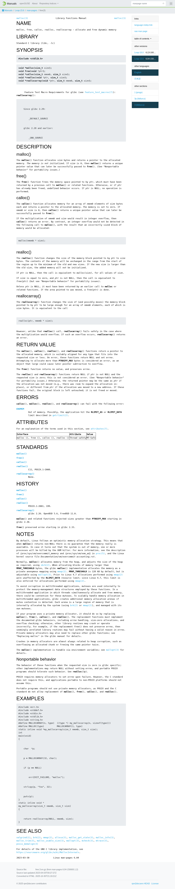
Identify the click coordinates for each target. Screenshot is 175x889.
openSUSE (25, 3)
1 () (138, 92)
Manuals (8, 10)
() (21, 453)
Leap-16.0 (139, 52)
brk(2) (74, 605)
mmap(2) (61, 571)
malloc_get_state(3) (81, 837)
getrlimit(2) (60, 415)
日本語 (137, 79)
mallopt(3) (44, 574)
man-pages (32, 10)
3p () (140, 99)
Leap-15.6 (19, 10)
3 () (139, 105)
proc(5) (100, 553)
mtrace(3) (101, 841)
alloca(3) (60, 837)
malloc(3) (22, 18)
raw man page (140, 31)
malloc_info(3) (105, 837)
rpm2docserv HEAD (141, 883)
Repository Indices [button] (48, 3)
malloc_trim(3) (25, 841)
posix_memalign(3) (27, 844)
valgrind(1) (23, 837)
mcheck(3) (87, 841)
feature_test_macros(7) (99, 92)
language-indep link (143, 25)
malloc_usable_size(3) (50, 841)
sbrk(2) (45, 565)
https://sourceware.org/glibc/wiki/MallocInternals (47, 852)
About (34, 3)
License (155, 883)
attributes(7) (99, 429)
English (137, 72)
